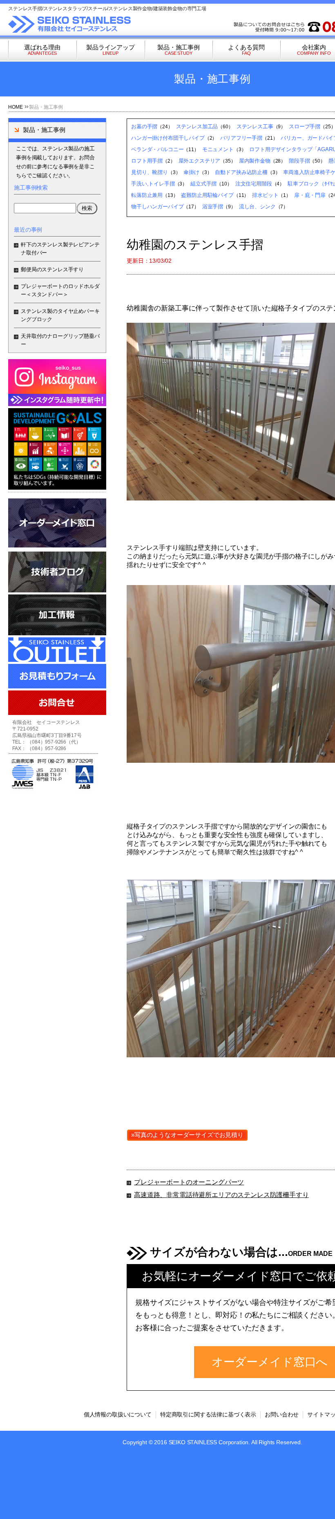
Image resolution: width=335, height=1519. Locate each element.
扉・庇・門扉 (310, 195)
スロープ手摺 (304, 126)
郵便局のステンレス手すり (52, 269)
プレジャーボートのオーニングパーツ (189, 1182)
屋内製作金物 (254, 161)
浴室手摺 (212, 206)
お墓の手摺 (144, 126)
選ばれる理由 (42, 50)
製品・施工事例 (178, 50)
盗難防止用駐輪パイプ (207, 195)
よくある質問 (246, 50)
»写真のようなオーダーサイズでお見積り (187, 1134)
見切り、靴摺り (149, 172)
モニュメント (218, 149)
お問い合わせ (282, 1414)
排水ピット (265, 195)
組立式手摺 (203, 184)
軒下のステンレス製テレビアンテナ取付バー (60, 248)
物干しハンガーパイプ (157, 206)
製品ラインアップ (110, 50)
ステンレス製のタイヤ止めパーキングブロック (60, 315)
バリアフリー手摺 (241, 138)
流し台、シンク (257, 206)
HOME (15, 107)
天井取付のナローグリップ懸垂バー (60, 340)
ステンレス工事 (255, 126)
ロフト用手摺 (147, 161)
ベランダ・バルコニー (157, 149)
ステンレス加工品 (197, 126)
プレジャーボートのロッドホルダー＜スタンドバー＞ (60, 290)
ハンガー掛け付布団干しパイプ (168, 138)
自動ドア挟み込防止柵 (241, 172)
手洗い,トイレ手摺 (153, 184)
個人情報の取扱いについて (118, 1414)
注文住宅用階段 (253, 184)
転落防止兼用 (147, 195)
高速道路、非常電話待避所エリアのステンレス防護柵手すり (221, 1194)
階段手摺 (299, 161)
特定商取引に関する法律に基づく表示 (208, 1414)
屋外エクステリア (200, 161)
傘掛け (191, 172)
